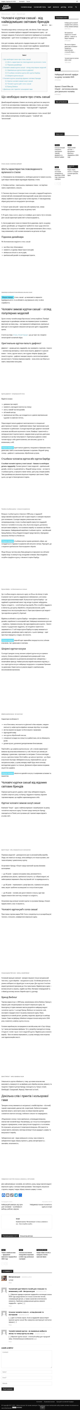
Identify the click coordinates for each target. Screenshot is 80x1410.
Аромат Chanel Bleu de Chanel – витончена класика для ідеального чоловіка (66, 89)
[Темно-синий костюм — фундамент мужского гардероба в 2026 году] (9, 1245)
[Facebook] (77, 1)
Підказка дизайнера (13, 65)
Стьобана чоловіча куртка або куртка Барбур (22, 73)
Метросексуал (5, 14)
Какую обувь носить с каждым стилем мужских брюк (44, 1255)
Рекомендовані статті (10, 1236)
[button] (76, 7)
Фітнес (70, 7)
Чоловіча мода (26, 7)
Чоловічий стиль (40, 7)
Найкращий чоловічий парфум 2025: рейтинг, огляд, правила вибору (71, 24)
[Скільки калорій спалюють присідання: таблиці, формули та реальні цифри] (60, 142)
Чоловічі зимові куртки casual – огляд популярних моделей (24, 67)
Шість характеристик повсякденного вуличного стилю (25, 62)
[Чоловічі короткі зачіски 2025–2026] (59, 60)
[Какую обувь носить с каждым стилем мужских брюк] (44, 1245)
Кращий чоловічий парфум (65, 1402)
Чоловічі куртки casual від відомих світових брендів (22, 78)
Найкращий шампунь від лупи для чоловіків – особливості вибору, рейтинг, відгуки (12, 1207)
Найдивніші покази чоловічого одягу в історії (41, 1206)
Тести (28, 1)
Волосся (56, 7)
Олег (18, 1219)
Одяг (49, 7)
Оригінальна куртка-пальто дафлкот (19, 70)
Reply (10, 1282)
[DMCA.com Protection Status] (17, 1408)
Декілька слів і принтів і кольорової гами (17, 89)
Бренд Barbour (11, 86)
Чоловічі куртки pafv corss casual (18, 84)
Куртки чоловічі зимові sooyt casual (19, 81)
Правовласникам (49, 1402)
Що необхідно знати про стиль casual (17, 59)
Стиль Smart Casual (20, 335)
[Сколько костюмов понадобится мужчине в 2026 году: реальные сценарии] (26, 1245)
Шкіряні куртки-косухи (14, 76)
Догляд (63, 7)
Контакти (21, 1)
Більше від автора (26, 1236)
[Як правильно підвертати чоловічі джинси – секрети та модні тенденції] (59, 35)
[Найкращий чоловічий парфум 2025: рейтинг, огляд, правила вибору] (59, 25)
